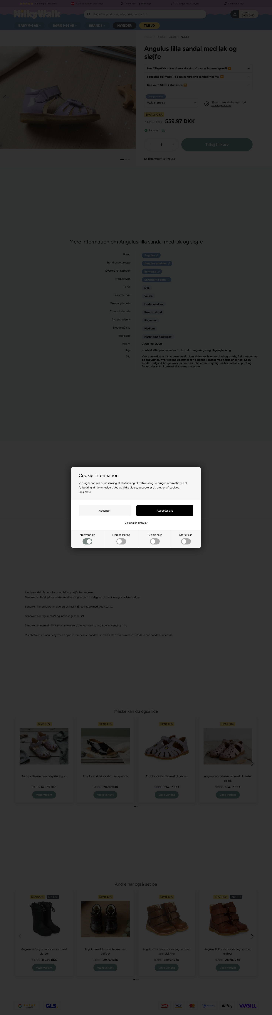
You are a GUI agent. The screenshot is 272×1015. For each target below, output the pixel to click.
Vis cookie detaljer (136, 523)
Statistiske (185, 535)
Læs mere (85, 492)
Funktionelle (154, 535)
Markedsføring (121, 535)
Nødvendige (87, 535)
